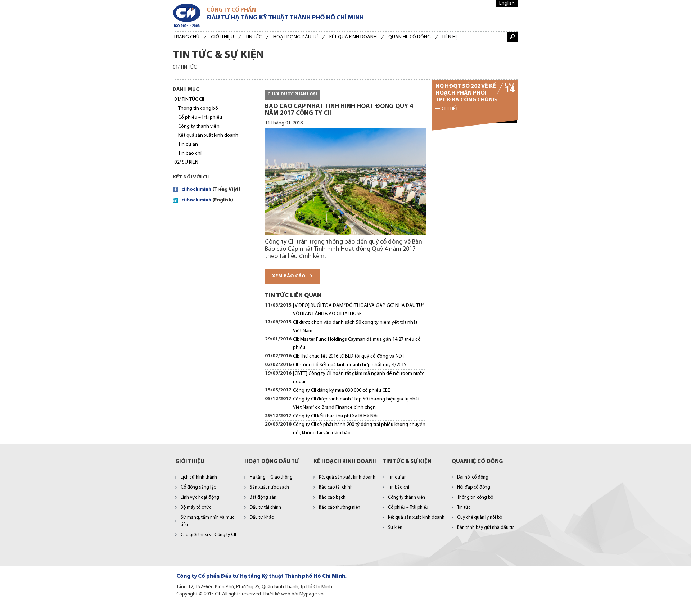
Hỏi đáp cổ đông (473, 487)
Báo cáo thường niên (339, 507)
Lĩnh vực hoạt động (200, 497)
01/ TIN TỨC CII (189, 99)
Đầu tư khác (262, 517)
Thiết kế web (276, 594)
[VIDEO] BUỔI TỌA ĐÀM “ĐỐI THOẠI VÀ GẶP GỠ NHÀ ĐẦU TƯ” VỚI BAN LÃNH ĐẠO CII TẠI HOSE (358, 310)
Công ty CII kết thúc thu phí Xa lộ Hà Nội (335, 416)
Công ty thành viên (199, 126)
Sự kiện (395, 527)
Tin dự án (188, 144)
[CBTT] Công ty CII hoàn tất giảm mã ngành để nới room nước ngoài (358, 378)
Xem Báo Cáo (289, 276)
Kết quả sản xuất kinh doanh (208, 135)
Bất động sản (263, 497)
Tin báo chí (190, 153)
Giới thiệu (222, 37)
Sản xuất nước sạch (269, 487)
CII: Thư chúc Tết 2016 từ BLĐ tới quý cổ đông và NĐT (349, 356)
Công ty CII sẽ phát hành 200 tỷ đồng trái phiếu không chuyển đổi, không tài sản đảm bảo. (359, 429)
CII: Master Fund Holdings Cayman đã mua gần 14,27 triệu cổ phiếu (357, 343)
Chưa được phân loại (292, 94)
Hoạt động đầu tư (295, 37)
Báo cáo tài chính (336, 487)
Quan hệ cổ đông (409, 37)
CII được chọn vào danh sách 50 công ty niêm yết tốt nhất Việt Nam (355, 327)
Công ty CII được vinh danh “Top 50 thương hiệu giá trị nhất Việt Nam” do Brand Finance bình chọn (356, 403)
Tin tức (253, 37)
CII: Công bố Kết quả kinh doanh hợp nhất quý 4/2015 (349, 365)
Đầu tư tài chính (265, 507)
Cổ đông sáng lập (198, 487)
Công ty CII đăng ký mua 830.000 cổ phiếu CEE (341, 390)
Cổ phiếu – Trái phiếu (200, 117)
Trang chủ (186, 37)
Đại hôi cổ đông (472, 477)
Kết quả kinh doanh (353, 37)
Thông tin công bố (198, 108)
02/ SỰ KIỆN (186, 162)
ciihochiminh (196, 189)
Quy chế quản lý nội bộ (479, 517)
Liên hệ (450, 37)
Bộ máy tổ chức (196, 507)
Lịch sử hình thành (199, 477)
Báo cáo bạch (332, 497)
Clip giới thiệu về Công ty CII (208, 535)
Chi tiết (450, 109)
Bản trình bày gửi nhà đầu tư (485, 527)
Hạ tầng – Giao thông (271, 477)
